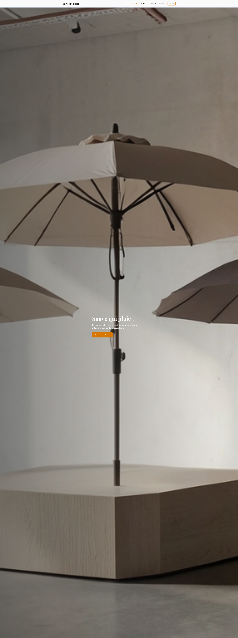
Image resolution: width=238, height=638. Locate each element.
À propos (162, 3)
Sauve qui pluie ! (70, 3)
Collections (143, 3)
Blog (152, 3)
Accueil (134, 3)
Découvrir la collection (102, 335)
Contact (171, 3)
